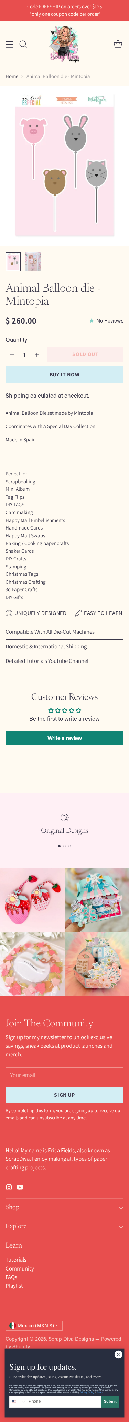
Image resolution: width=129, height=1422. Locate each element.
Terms (100, 1392)
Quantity (16, 339)
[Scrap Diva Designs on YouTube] (20, 1188)
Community (20, 1268)
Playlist (14, 1285)
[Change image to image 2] (33, 261)
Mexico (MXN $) (36, 1325)
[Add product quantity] (37, 354)
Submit (110, 1402)
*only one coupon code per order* (65, 14)
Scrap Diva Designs (71, 1338)
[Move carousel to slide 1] (59, 846)
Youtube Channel (68, 661)
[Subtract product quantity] (12, 354)
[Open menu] (9, 44)
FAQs (11, 1277)
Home (12, 76)
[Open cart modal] (118, 44)
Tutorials (16, 1259)
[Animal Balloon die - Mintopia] (64, 166)
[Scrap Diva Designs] (64, 44)
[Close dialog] (118, 1354)
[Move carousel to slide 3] (69, 846)
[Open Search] (23, 44)
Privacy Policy (87, 1392)
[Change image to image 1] (13, 261)
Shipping (17, 395)
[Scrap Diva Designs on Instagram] (9, 1188)
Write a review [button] (64, 737)
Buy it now (64, 374)
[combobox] (18, 1402)
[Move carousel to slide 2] (64, 846)
